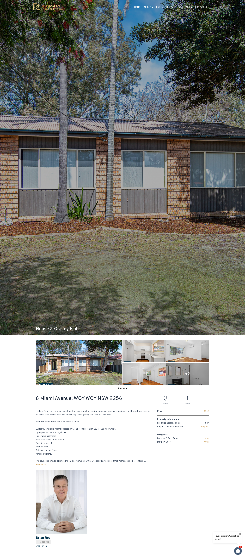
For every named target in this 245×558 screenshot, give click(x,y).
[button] (152, 7)
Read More (41, 464)
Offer (206, 442)
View (207, 438)
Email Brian (41, 546)
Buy (158, 7)
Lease (186, 7)
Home (137, 7)
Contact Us (201, 7)
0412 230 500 (43, 542)
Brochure (122, 388)
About (147, 7)
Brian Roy (43, 538)
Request (205, 426)
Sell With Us (173, 7)
